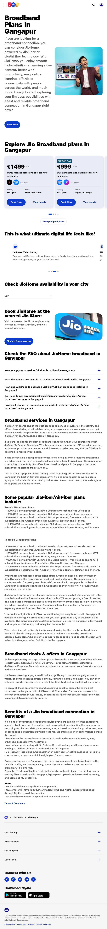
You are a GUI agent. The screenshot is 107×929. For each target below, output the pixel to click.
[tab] (53, 832)
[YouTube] (27, 879)
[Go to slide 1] (50, 214)
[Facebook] (20, 879)
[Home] (6, 817)
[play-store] (15, 895)
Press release (9, 925)
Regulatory (21, 925)
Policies (31, 925)
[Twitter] (6, 879)
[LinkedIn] (33, 879)
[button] (93, 5)
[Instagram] (13, 879)
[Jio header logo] (13, 5)
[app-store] (39, 895)
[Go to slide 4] (58, 214)
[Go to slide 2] (53, 214)
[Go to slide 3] (55, 214)
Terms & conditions (43, 925)
